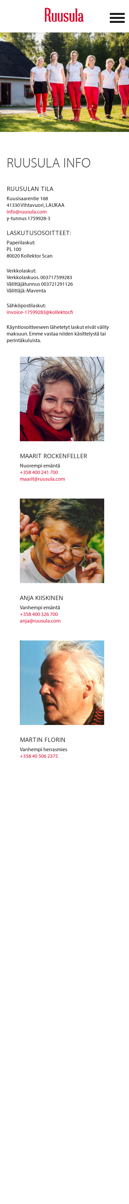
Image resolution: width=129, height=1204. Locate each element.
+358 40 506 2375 (39, 755)
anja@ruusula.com (40, 620)
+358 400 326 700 (39, 614)
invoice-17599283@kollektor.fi (40, 312)
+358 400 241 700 (39, 472)
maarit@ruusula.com (42, 478)
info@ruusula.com (27, 211)
